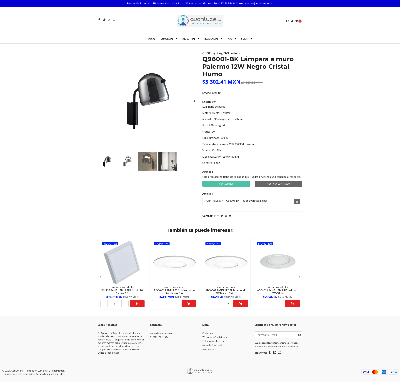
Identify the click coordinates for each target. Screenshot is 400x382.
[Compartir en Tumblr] (230, 216)
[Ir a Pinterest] (104, 19)
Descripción (209, 101)
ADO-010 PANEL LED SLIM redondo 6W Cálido (277, 292)
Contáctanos (226, 184)
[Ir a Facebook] (99, 19)
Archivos (207, 193)
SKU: (205, 92)
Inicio (151, 38)
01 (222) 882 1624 (159, 337)
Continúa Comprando (278, 184)
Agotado (207, 172)
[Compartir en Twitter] (221, 216)
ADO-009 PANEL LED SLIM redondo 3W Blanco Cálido (225, 292)
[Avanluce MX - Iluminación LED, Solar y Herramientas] (200, 20)
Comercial (167, 38)
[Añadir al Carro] (137, 303)
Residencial (211, 38)
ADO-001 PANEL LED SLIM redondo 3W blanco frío (174, 292)
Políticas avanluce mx (213, 341)
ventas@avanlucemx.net (162, 333)
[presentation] (101, 101)
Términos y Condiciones (214, 337)
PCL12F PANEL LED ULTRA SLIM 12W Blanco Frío (122, 292)
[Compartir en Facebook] (218, 216)
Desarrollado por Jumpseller (49, 373)
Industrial (188, 38)
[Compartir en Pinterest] (226, 216)
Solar (244, 38)
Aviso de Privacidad (212, 345)
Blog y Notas (209, 349)
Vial (230, 38)
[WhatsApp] (114, 19)
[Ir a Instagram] (109, 19)
